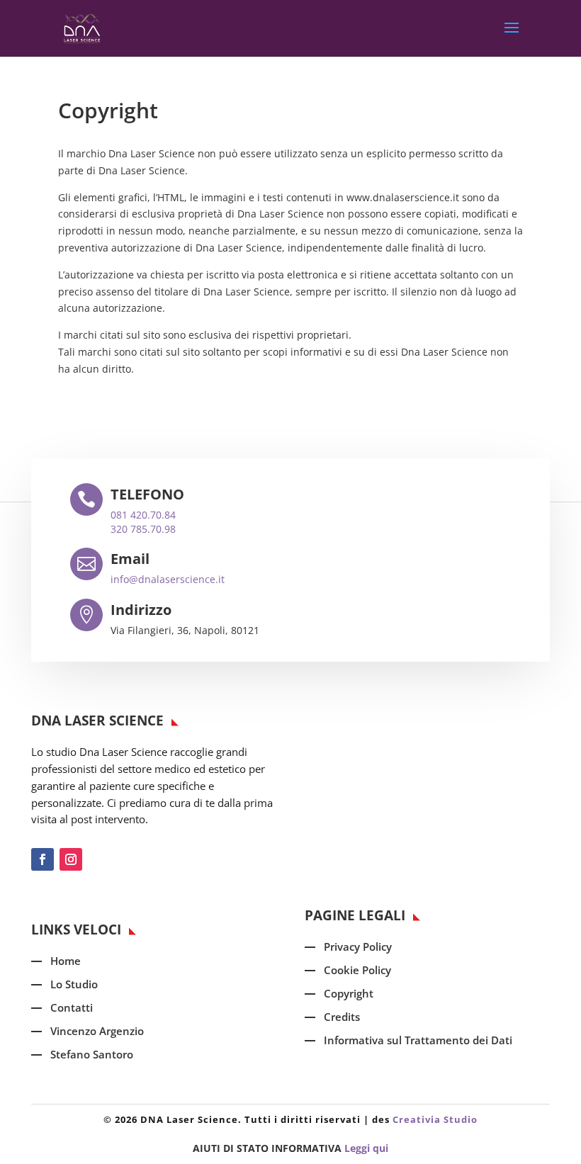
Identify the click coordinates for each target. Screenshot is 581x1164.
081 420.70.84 (143, 514)
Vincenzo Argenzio (97, 1031)
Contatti (71, 1007)
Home (65, 961)
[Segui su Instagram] (71, 859)
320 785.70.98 (143, 529)
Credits (342, 1017)
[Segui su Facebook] (42, 859)
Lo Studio (74, 984)
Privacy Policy (358, 946)
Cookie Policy (357, 970)
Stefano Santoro (91, 1054)
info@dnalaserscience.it (168, 579)
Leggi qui (366, 1148)
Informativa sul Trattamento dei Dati (418, 1040)
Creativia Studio (435, 1119)
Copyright (348, 993)
